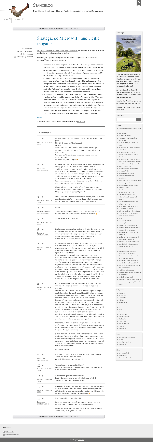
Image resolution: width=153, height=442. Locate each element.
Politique (121, 300)
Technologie (20, 57)
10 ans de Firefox (124, 171)
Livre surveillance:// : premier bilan (130, 180)
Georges (42, 358)
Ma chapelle (122, 133)
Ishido (41, 369)
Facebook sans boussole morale (128, 185)
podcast (121, 326)
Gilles (41, 142)
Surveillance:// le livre (125, 342)
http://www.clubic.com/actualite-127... (68, 398)
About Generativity (125, 166)
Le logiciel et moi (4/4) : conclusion (129, 164)
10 (38, 365)
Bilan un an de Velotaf (125, 220)
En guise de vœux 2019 (126, 209)
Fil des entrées (9, 432)
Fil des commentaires (11, 435)
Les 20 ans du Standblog (126, 270)
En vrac (121, 305)
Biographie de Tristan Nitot (127, 337)
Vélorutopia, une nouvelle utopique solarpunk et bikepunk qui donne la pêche (130, 282)
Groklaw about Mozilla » (71, 29)
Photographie (123, 314)
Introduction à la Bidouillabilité (128, 169)
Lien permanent (28, 54)
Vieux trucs (122, 321)
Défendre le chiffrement (126, 173)
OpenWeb (122, 356)
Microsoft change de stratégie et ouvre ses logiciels (56, 50)
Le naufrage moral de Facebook (128, 206)
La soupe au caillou (124, 136)
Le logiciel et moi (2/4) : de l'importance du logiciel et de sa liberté (129, 154)
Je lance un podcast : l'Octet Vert (129, 242)
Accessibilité (122, 298)
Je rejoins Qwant (124, 188)
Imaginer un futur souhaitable (128, 225)
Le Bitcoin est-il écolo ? (126, 249)
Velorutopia (122, 328)
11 (38, 376)
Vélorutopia (132, 101)
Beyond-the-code (124, 317)
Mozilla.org (122, 353)
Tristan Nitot (28, 49)
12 (38, 387)
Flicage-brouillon (124, 324)
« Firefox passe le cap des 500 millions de (50, 29)
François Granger (44, 211)
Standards (122, 293)
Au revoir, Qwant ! (124, 223)
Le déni (121, 218)
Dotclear (81, 440)
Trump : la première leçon (127, 183)
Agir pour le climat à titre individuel (130, 211)
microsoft (30, 57)
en (119, 307)
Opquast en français (125, 358)
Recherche (120, 115)
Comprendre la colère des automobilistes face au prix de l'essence (128, 197)
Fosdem (79, 121)
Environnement (123, 312)
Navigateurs (122, 295)
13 (38, 399)
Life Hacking (122, 319)
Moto (120, 309)
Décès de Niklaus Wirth (126, 277)
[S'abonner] (138, 6)
